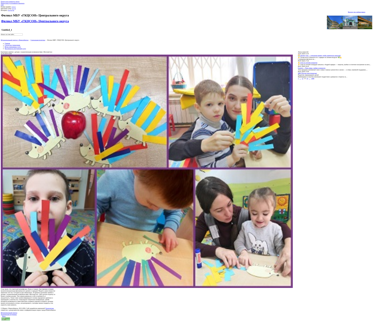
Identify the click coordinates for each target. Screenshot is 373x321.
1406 (312, 78)
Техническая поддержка (9, 314)
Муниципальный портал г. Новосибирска (14, 40)
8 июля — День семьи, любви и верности (311, 68)
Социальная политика (38, 40)
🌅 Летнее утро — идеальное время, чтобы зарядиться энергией (319, 55)
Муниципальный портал (9, 313)
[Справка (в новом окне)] (1, 38)
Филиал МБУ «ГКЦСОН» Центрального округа (35, 20)
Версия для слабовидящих (356, 12)
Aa (9, 10)
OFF (2, 5)
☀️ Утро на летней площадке (307, 63)
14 (307, 78)
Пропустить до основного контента (12, 3)
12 (302, 78)
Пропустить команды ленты (10, 1)
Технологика (49, 308)
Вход (4, 316)
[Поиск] (1, 36)
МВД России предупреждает (307, 73)
